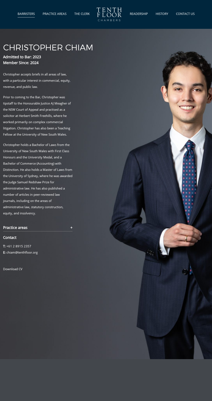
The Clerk (82, 14)
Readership (139, 14)
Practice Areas (54, 14)
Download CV (12, 269)
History (162, 14)
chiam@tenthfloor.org (22, 252)
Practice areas (15, 228)
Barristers (26, 14)
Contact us (185, 14)
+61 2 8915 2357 (18, 246)
